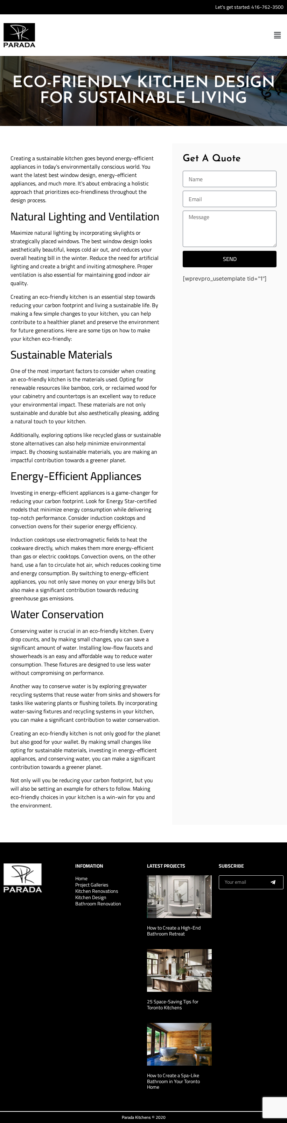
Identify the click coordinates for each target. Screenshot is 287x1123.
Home (81, 878)
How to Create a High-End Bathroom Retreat (174, 930)
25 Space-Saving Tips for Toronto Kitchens (172, 1004)
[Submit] (273, 882)
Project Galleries (91, 885)
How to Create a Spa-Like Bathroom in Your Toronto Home (173, 1081)
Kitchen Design (90, 897)
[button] (278, 35)
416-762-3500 (267, 7)
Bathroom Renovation (98, 903)
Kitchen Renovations (96, 891)
